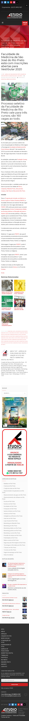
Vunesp (3, 269)
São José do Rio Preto (19, 191)
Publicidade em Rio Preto (11, 538)
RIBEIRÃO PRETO (6, 662)
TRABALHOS (4, 655)
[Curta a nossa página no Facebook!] (2, 2)
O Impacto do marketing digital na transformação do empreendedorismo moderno (17, 575)
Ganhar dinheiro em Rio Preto (12, 511)
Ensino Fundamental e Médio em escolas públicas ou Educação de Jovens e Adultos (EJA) (14, 211)
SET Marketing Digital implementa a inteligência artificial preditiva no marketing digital (16, 565)
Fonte (2, 273)
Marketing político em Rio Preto (12, 530)
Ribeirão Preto (11, 189)
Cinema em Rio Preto (9, 486)
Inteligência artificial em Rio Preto (13, 516)
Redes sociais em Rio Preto (11, 540)
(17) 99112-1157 (17, 7)
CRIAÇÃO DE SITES (6, 636)
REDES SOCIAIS (5, 638)
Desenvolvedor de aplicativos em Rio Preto (13, 491)
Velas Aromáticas (8, 555)
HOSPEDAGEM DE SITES (6, 645)
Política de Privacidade (19, 715)
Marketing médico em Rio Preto (8, 79)
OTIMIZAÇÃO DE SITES (5, 641)
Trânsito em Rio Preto (10, 547)
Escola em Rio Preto (9, 501)
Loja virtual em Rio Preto (10, 521)
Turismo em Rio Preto (10, 550)
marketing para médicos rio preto (11, 341)
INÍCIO (3, 631)
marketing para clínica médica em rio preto (10, 337)
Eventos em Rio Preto (10, 504)
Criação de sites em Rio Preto (12, 488)
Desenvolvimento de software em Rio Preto (13, 498)
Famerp (15, 267)
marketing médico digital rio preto (18, 334)
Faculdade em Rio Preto (10, 506)
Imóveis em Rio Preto (10, 513)
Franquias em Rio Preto (10, 509)
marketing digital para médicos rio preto (10, 332)
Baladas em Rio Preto (10, 483)
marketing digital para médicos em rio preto (18, 331)
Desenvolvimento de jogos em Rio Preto (15, 495)
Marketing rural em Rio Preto (12, 533)
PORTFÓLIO (4, 657)
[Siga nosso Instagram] (14, 2)
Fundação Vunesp (22, 159)
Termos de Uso (5, 717)
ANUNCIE (3, 664)
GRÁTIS (25, 23)
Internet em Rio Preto (10, 518)
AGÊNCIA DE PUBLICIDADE (5, 650)
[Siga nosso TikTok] (17, 2)
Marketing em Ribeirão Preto (12, 523)
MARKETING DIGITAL (7, 653)
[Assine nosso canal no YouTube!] (11, 2)
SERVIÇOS (4, 634)
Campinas (4, 189)
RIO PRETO (4, 660)
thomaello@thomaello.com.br (13, 696)
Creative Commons (6, 715)
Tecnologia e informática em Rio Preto (14, 545)
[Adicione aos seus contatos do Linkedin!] (8, 2)
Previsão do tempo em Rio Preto (13, 535)
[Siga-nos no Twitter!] (5, 2)
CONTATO (4, 666)
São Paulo (9, 191)
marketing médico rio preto (21, 336)
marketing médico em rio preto (8, 336)
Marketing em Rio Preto (10, 526)
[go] (25, 393)
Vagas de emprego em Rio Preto (13, 552)
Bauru (20, 186)
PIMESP (3, 207)
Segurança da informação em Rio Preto (15, 542)
